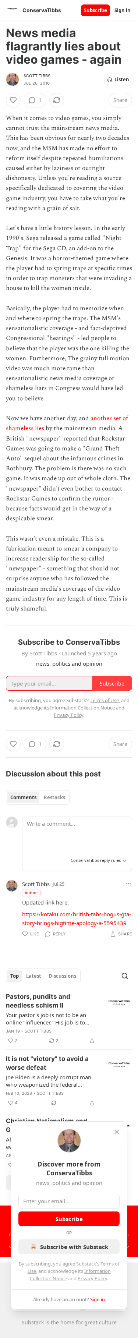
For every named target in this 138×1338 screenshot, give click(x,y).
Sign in (122, 10)
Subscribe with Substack (74, 1246)
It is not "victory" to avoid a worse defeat (47, 1063)
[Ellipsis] (128, 883)
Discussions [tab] (62, 976)
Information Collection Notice (82, 707)
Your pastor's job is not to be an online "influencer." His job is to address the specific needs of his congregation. (47, 1018)
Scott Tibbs (37, 75)
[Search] (124, 976)
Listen (121, 79)
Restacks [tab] (54, 797)
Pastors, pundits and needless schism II (38, 1001)
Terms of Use (105, 700)
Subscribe (95, 10)
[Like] (13, 100)
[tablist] (38, 797)
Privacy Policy (92, 1278)
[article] (69, 1018)
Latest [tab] (33, 976)
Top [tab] (14, 976)
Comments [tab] (23, 797)
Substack (33, 1322)
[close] (117, 1132)
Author (31, 892)
